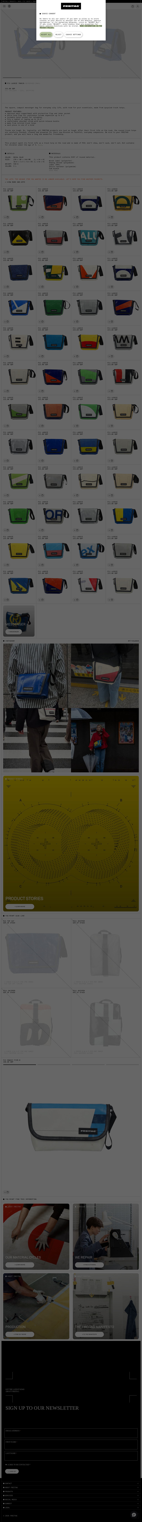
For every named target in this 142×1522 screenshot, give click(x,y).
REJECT (58, 34)
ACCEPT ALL (46, 34)
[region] (71, 20)
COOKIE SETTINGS (73, 34)
